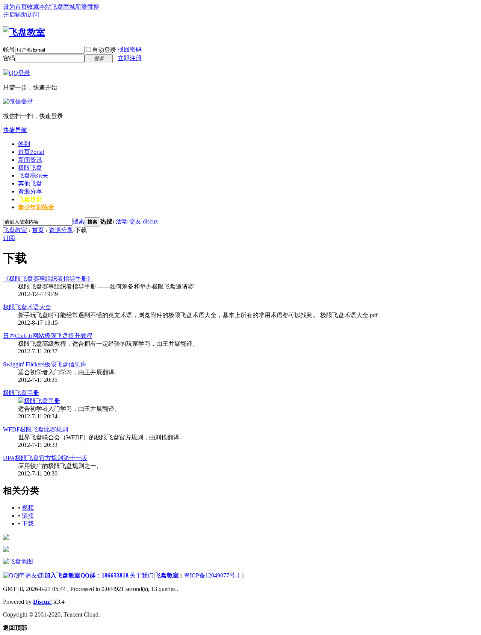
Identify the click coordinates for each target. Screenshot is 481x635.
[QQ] (10, 575)
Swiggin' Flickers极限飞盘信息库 (44, 364)
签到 (24, 144)
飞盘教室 (15, 230)
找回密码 (130, 49)
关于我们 (142, 575)
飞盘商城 (63, 6)
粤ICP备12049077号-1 (212, 575)
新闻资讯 (30, 159)
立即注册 (130, 58)
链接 (28, 515)
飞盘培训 (30, 199)
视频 (28, 507)
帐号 (9, 49)
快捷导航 (15, 130)
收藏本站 (39, 6)
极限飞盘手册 (21, 393)
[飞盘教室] (24, 32)
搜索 (79, 221)
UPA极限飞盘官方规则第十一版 (45, 458)
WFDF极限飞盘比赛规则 (35, 429)
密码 (9, 58)
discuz (150, 221)
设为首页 (15, 6)
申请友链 (31, 575)
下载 (28, 523)
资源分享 (61, 230)
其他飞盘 (30, 183)
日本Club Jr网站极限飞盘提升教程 (47, 336)
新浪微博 (87, 6)
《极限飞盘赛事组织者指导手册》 (48, 278)
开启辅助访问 (21, 14)
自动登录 (104, 50)
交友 (135, 221)
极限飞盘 (30, 167)
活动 (122, 221)
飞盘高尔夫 (33, 175)
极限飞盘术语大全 (27, 307)
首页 (31, 152)
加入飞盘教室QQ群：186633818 (86, 575)
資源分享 (30, 191)
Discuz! (42, 602)
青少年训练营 (36, 207)
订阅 (9, 238)
